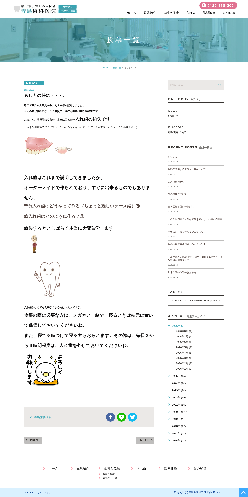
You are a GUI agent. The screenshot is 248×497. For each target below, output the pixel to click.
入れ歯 (191, 12)
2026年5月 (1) (184, 347)
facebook (110, 417)
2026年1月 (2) (184, 368)
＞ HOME (28, 492)
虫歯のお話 (109, 473)
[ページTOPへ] (243, 492)
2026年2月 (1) (184, 363)
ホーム (131, 12)
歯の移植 (229, 12)
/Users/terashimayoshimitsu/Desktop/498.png (195, 301)
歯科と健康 (171, 12)
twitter (132, 417)
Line (121, 417)
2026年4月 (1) (184, 352)
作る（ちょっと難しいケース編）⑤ (82, 205)
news (173, 113)
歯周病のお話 (110, 478)
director (177, 129)
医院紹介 (149, 12)
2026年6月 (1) (184, 341)
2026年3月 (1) (184, 358)
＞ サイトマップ (43, 492)
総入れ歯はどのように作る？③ (54, 216)
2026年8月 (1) (184, 331)
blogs (33, 83)
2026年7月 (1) (184, 336)
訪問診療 (209, 12)
